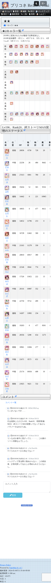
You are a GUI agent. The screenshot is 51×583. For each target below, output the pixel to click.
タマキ (7, 353)
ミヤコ (7, 180)
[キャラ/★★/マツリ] (31, 47)
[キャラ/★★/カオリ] (37, 47)
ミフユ (7, 365)
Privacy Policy (5, 565)
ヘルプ (41, 14)
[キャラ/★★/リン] (21, 54)
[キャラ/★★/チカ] (16, 62)
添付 (5, 14)
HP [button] (20, 145)
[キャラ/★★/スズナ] (37, 62)
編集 (24, 11)
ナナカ (7, 202)
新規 (17, 11)
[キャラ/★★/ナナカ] (21, 62)
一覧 (25, 14)
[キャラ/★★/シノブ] (37, 54)
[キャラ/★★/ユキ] (10, 62)
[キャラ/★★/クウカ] (42, 47)
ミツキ (7, 377)
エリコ (7, 282)
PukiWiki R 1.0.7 (15, 568)
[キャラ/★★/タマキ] (16, 47)
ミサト (7, 214)
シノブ (7, 294)
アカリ (7, 168)
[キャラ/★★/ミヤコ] (47, 47)
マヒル (7, 307)
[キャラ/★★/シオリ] (31, 62)
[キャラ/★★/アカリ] (10, 54)
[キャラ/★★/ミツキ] (16, 54)
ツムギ (7, 389)
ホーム (7, 11)
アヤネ (7, 260)
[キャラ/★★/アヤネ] (21, 47)
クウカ (7, 340)
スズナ (7, 226)
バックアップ (43, 11)
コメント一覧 (10, 402)
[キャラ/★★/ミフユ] (26, 54)
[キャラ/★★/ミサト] (26, 62)
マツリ (7, 156)
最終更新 (15, 14)
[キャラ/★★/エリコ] (10, 47)
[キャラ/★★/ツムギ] (26, 47)
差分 (32, 11)
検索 (33, 14)
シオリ (7, 319)
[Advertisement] (25, 532)
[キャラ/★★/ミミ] (42, 54)
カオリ (7, 239)
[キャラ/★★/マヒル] (31, 54)
